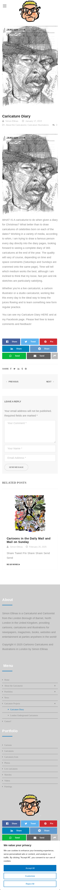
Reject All (30, 884)
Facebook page (15, 319)
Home (6, 680)
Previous (13, 382)
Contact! (7, 721)
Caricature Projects (12, 704)
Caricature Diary (17, 709)
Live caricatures (10, 769)
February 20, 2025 (37, 547)
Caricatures (9, 751)
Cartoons (8, 745)
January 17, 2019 (33, 121)
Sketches (8, 775)
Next (49, 382)
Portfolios (8, 692)
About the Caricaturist (16, 125)
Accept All (30, 868)
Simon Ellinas (11, 121)
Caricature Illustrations (38, 125)
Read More (12, 564)
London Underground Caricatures (24, 715)
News (6, 698)
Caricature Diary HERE (34, 314)
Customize (30, 876)
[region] (30, 865)
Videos (7, 781)
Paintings (8, 787)
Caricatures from (11, 757)
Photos (7, 763)
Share (5, 369)
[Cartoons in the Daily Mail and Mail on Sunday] (30, 514)
